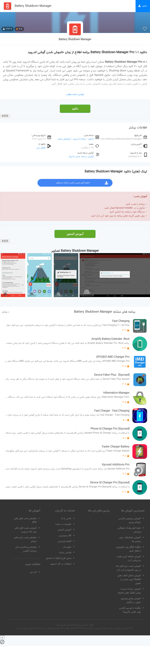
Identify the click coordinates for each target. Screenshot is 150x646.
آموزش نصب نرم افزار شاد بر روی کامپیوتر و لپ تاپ (128, 568)
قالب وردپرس (65, 535)
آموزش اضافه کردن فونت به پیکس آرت (129, 558)
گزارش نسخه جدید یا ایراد (81, 156)
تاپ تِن (33, 572)
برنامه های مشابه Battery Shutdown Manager (104, 311)
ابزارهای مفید (64, 139)
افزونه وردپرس (64, 541)
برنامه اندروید (79, 139)
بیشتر (5, 312)
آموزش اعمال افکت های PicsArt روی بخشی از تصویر (129, 579)
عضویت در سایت (63, 524)
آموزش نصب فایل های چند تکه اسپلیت (26, 530)
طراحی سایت (65, 552)
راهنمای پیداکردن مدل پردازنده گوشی (26, 549)
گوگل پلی (41, 148)
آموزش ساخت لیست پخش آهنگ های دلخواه (129, 591)
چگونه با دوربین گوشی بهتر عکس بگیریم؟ (130, 610)
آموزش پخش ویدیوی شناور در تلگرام (131, 600)
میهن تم (67, 547)
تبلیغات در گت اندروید (60, 564)
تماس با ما (66, 518)
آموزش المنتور (75, 233)
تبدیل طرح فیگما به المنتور (58, 558)
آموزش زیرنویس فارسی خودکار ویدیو (130, 520)
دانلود (75, 108)
